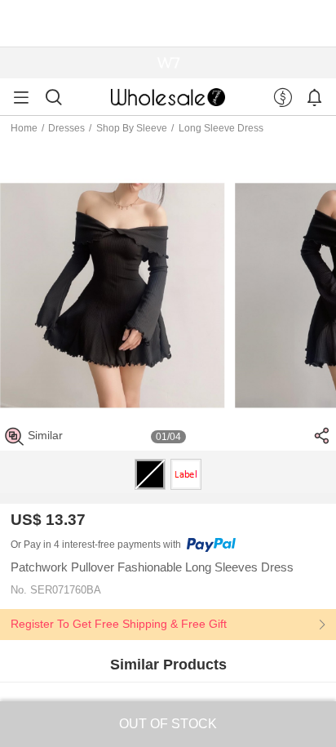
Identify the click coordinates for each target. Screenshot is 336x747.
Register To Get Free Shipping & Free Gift (119, 623)
